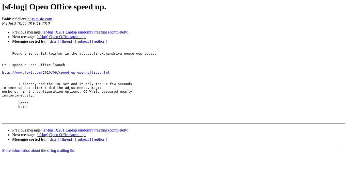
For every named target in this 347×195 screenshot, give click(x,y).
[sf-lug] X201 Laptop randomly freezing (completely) (85, 32)
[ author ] (99, 41)
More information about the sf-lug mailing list (38, 150)
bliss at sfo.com (39, 19)
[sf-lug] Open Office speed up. (61, 37)
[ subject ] (83, 41)
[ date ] (53, 41)
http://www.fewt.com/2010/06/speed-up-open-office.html (56, 72)
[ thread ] (67, 41)
